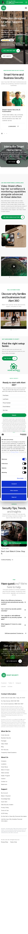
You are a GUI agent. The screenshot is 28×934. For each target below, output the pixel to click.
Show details (20, 478)
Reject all (14, 497)
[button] (3, 266)
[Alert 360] (3, 7)
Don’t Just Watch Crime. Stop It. (13, 552)
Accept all (14, 483)
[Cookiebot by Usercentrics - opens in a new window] (20, 435)
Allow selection (14, 490)
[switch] (24, 463)
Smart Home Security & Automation (11, 110)
